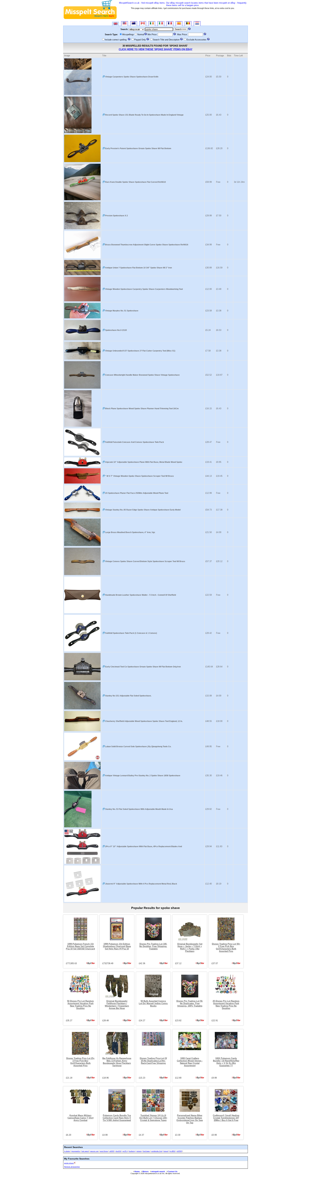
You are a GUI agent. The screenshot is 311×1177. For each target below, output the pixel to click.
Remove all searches (72, 1167)
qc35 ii (125, 1151)
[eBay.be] (188, 23)
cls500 (111, 1151)
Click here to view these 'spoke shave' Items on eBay (155, 49)
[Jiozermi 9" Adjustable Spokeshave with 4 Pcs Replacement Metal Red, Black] (82, 901)
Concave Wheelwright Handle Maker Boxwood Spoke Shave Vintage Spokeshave (142, 375)
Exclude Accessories (196, 39)
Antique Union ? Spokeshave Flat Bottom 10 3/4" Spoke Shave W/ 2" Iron (138, 268)
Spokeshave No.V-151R (116, 330)
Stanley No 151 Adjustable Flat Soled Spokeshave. (128, 696)
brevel (166, 1151)
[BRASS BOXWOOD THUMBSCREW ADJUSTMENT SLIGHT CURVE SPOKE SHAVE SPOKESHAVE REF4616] (82, 257)
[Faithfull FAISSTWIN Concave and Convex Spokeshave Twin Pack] (82, 455)
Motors (146, 1171)
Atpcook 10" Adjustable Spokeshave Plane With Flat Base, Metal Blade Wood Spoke (143, 462)
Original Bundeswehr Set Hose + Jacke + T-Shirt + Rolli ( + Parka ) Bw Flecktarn (189, 947)
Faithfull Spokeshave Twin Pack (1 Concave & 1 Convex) (131, 633)
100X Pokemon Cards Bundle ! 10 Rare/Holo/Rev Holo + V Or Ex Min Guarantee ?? (226, 1062)
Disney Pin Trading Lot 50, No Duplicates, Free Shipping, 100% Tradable (189, 1003)
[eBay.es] (179, 23)
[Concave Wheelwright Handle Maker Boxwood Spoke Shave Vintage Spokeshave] (82, 388)
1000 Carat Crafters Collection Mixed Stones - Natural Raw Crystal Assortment (190, 1062)
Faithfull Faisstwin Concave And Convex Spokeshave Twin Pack (134, 442)
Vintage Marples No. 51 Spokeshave (121, 311)
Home (137, 1171)
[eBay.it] (160, 23)
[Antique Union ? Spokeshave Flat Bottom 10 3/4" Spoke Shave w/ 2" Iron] (82, 274)
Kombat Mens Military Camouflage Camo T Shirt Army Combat (80, 1118)
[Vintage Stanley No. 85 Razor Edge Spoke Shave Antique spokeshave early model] (82, 516)
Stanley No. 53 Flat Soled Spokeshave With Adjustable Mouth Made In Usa (139, 809)
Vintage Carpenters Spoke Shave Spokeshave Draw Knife (131, 77)
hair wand (85, 1151)
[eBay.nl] (197, 23)
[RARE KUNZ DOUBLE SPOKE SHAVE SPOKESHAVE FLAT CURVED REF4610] (82, 199)
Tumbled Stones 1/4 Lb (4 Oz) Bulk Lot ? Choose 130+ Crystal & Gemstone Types (153, 1118)
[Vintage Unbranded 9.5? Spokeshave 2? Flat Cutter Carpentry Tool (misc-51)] (82, 359)
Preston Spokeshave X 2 (116, 216)
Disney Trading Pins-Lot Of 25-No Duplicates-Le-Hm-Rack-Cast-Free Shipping (153, 1060)
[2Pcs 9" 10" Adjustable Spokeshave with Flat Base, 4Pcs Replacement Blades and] (82, 863)
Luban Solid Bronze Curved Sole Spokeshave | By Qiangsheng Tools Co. (138, 746)
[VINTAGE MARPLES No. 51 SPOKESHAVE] (82, 317)
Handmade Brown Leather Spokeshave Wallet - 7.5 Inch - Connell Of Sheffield (140, 595)
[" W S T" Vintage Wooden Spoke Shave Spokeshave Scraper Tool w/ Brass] (82, 483)
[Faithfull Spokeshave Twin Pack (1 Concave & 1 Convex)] (82, 650)
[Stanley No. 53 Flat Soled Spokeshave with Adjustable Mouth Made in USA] (78, 826)
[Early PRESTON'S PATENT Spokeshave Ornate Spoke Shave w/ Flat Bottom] (82, 161)
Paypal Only (140, 39)
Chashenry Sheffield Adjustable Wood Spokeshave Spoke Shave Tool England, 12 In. (144, 721)
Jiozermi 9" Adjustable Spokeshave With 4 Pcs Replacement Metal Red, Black (141, 884)
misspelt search (158, 1171)
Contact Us (172, 1171)
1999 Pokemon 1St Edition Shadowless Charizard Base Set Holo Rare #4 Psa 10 (117, 946)
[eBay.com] (124, 23)
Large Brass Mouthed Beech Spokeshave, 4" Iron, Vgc (130, 532)
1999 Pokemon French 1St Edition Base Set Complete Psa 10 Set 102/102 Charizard (80, 946)
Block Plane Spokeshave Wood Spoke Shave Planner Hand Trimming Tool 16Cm (142, 408)
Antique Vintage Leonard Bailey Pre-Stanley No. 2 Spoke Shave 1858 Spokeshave (142, 775)
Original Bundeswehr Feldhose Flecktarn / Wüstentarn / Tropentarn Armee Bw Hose (117, 1005)
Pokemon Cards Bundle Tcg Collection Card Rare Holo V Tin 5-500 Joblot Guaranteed (117, 1118)
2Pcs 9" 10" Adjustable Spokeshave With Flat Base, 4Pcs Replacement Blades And (143, 846)
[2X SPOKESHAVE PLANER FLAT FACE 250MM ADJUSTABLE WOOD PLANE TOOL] (82, 500)
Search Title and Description (166, 39)
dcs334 (118, 1151)
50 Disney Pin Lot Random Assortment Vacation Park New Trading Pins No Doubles (80, 1005)
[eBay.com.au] (133, 23)
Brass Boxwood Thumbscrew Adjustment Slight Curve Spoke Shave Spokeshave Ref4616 (146, 245)
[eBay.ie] (151, 23)
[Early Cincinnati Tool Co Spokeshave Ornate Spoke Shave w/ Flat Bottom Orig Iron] (82, 679)
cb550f (179, 1151)
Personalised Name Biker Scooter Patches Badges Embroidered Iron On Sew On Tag (190, 1119)
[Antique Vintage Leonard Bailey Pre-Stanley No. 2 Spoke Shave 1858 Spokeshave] (82, 788)
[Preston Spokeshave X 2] (82, 228)
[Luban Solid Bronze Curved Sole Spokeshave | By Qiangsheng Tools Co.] (82, 759)
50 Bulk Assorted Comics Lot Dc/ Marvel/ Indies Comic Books (153, 1003)
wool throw (104, 1151)
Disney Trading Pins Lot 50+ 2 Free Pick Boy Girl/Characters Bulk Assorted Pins (226, 947)
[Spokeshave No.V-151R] (82, 339)
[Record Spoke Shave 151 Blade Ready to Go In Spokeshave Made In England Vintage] (78, 132)
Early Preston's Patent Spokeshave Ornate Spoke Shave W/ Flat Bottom (138, 148)
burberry (132, 1151)
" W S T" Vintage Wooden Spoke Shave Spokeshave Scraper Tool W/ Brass (139, 476)
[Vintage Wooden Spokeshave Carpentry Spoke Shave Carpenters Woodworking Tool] (82, 300)
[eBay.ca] (142, 23)
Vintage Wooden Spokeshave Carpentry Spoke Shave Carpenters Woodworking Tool (144, 289)
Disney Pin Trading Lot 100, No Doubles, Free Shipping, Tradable (153, 946)
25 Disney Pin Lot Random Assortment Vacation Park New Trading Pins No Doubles (226, 1005)
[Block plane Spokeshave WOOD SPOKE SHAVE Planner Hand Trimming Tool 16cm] (78, 426)
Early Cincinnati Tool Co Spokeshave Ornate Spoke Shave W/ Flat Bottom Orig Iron (143, 667)
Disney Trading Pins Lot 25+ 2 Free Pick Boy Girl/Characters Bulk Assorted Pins (80, 1062)
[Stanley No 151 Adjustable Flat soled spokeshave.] (82, 708)
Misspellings (128, 34)
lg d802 (172, 1151)
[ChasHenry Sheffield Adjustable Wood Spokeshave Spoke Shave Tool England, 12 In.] (82, 730)
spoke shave (69, 1163)
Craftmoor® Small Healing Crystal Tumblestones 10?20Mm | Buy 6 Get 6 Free (226, 1118)
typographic (75, 1151)
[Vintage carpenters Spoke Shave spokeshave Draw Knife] (78, 94)
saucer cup (94, 1151)
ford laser (146, 1151)
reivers (139, 1151)
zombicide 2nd (156, 1151)
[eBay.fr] (170, 23)
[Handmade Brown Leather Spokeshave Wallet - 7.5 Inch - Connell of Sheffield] (82, 612)
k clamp (67, 1151)
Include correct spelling (116, 39)
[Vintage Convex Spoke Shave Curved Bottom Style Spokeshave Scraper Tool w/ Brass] (82, 574)
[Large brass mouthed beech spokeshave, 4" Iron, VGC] (82, 545)
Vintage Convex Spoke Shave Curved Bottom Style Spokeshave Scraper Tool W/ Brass (145, 561)
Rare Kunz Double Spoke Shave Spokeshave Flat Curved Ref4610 (135, 182)
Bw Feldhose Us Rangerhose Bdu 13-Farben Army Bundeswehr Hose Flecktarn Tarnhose (116, 1062)
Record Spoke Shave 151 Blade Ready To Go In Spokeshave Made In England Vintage (144, 115)
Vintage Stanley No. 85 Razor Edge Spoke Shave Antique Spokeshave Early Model (143, 510)
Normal (140, 34)
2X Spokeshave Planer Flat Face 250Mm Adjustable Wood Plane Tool (136, 493)
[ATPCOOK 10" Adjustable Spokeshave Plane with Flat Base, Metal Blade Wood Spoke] (82, 466)
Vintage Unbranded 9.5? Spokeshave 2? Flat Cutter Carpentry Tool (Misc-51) (140, 351)
